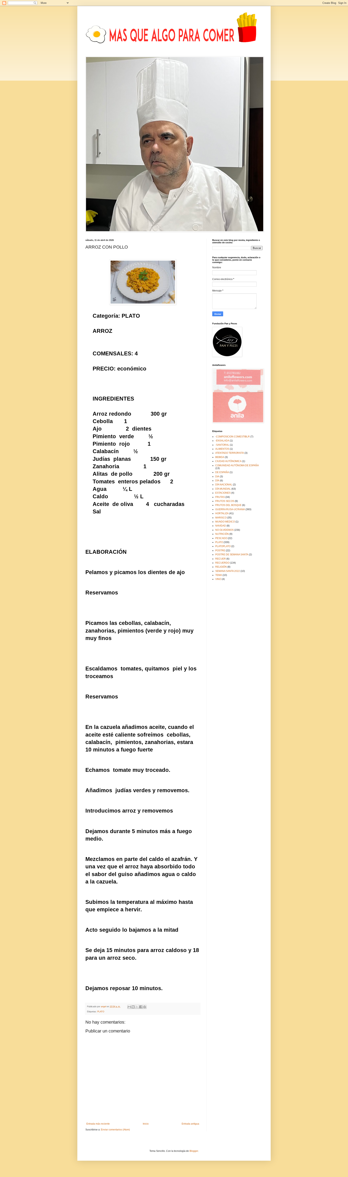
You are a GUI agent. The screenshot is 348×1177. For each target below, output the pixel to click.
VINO (218, 579)
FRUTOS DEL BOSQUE (228, 505)
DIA (217, 476)
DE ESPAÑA (222, 472)
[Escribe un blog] (133, 1007)
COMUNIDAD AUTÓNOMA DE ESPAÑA (237, 465)
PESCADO (221, 538)
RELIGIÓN (221, 566)
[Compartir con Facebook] (141, 1007)
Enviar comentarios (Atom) (115, 1129)
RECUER (220, 558)
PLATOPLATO (223, 546)
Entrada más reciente (98, 1123)
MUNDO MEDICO (225, 521)
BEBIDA (219, 457)
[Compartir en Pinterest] (145, 1007)
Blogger (194, 1151)
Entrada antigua (190, 1123)
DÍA (217, 480)
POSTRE (220, 550)
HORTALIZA (222, 513)
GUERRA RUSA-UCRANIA (230, 509)
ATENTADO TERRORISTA (229, 453)
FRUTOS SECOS (224, 501)
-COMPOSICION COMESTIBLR (232, 436)
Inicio (146, 1123)
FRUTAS (220, 497)
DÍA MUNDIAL (223, 488)
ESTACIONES (223, 492)
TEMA (218, 575)
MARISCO (221, 517)
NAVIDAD (220, 525)
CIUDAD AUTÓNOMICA (228, 461)
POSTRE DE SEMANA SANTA (231, 554)
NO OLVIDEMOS (224, 530)
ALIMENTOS (222, 448)
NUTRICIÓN (222, 534)
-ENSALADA (222, 440)
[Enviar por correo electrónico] (129, 1007)
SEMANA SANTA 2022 (227, 571)
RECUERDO (222, 562)
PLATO (100, 1011)
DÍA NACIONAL (223, 484)
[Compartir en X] (137, 1007)
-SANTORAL (222, 444)
